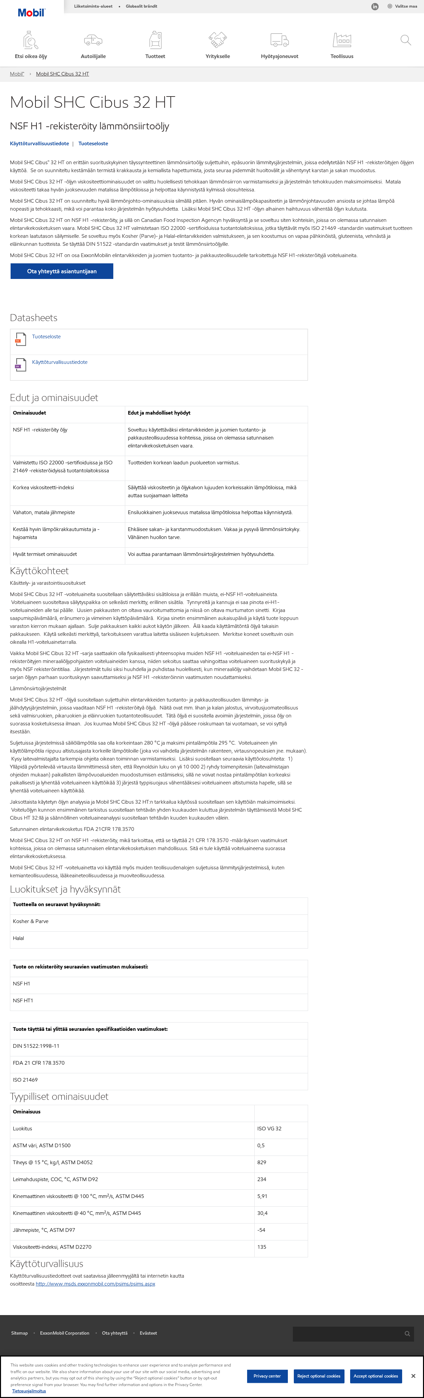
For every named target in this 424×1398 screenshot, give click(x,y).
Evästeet (148, 1333)
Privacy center (267, 1376)
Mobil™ (17, 73)
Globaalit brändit (141, 6)
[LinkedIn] (375, 8)
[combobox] (353, 1334)
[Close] (413, 1376)
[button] (93, 45)
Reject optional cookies (319, 1376)
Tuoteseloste (93, 143)
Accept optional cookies (376, 1376)
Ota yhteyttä (115, 1333)
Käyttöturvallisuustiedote (39, 143)
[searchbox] (347, 1334)
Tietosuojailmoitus (29, 1391)
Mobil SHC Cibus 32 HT (62, 73)
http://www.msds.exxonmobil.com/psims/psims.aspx (95, 1283)
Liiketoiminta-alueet (93, 6)
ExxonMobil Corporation (64, 1333)
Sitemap (19, 1333)
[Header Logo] (32, 8)
